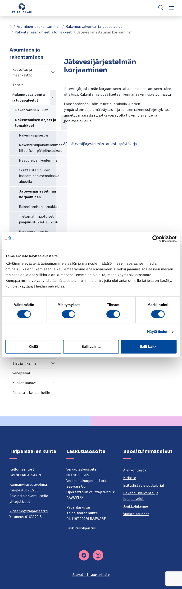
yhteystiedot (19, 501)
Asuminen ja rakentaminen (38, 26)
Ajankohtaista (134, 470)
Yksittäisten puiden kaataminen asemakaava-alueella (40, 176)
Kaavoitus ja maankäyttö (22, 72)
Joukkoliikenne (135, 506)
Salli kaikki (148, 346)
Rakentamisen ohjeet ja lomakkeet (43, 32)
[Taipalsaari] (21, 8)
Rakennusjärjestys (34, 135)
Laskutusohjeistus (81, 528)
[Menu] (171, 8)
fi (10, 26)
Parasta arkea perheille (31, 392)
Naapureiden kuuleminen (39, 160)
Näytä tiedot (157, 332)
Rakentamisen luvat (31, 110)
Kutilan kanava (24, 383)
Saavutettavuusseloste (91, 574)
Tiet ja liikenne (24, 363)
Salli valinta (91, 346)
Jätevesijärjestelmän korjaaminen (37, 194)
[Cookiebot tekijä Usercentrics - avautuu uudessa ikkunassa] (156, 238)
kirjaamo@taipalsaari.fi (28, 511)
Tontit (17, 85)
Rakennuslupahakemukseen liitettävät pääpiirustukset (41, 147)
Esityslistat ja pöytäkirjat (143, 485)
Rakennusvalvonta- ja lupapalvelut (94, 26)
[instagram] (98, 555)
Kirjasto (129, 478)
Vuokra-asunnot (136, 514)
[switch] (68, 314)
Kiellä (33, 346)
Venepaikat (21, 373)
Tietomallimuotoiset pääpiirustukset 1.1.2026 (38, 219)
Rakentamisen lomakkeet (40, 206)
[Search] (161, 8)
